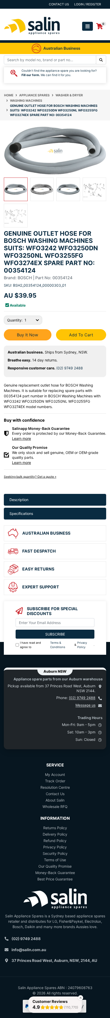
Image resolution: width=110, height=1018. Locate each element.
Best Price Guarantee (55, 879)
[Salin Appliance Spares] (32, 37)
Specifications (21, 513)
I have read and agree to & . (57, 645)
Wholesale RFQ (55, 806)
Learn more (21, 438)
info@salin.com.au (29, 949)
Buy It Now (27, 334)
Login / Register (87, 4)
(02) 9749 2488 (69, 368)
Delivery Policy (55, 834)
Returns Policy (55, 828)
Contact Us (55, 794)
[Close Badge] (80, 997)
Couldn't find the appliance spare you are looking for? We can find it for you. (59, 73)
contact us (59, 4)
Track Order (55, 781)
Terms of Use (55, 860)
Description (18, 499)
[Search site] (101, 59)
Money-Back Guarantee (55, 872)
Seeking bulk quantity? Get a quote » (30, 477)
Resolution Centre (55, 787)
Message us (85, 705)
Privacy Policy (82, 645)
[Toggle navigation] (87, 26)
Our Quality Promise (55, 866)
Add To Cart (81, 334)
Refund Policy (55, 840)
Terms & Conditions (57, 645)
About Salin (55, 800)
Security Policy (55, 853)
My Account (55, 774)
